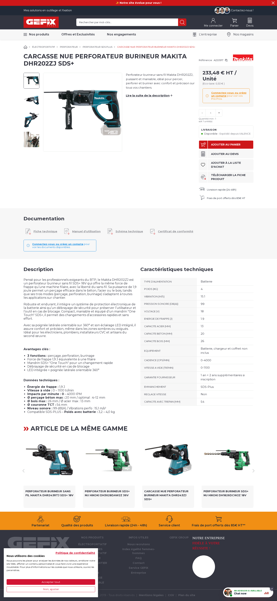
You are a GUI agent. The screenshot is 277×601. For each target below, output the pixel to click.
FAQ (138, 558)
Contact (139, 563)
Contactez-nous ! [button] (242, 10)
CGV (171, 595)
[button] (273, 3)
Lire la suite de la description (149, 95)
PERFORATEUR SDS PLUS (97, 46)
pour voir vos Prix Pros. (228, 95)
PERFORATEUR (69, 46)
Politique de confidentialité (75, 552)
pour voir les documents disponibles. (61, 246)
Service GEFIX (138, 568)
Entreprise (138, 572)
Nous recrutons (138, 544)
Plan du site (186, 595)
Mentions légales (151, 595)
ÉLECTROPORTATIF (43, 46)
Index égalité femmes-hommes (138, 551)
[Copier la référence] (226, 60)
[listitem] (49, 471)
